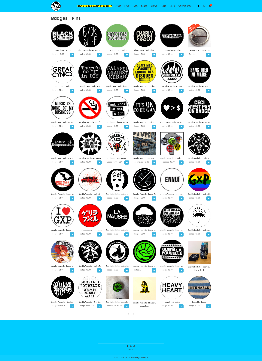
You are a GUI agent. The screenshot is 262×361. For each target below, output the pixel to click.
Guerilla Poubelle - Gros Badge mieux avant (95, 302)
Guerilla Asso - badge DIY (90, 86)
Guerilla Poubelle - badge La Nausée (120, 230)
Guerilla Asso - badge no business (64, 122)
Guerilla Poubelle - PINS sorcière (145, 303)
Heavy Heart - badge (172, 302)
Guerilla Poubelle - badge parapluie (202, 230)
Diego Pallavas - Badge (172, 50)
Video (172, 6)
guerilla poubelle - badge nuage (146, 230)
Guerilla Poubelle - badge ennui (172, 194)
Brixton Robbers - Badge (117, 50)
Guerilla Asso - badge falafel (117, 86)
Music (163, 6)
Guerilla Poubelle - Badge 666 (199, 158)
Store (118, 6)
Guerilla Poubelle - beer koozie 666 (202, 267)
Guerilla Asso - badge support (90, 158)
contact (131, 349)
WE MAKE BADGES (186, 6)
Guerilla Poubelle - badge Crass (145, 194)
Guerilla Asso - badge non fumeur (91, 122)
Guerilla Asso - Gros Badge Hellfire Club (121, 158)
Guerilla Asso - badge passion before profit (177, 122)
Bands (144, 6)
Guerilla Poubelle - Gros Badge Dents (66, 302)
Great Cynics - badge (63, 86)
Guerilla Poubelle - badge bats (63, 194)
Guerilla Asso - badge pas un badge (201, 122)
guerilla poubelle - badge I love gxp (65, 230)
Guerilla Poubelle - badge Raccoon (92, 266)
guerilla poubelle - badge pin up (63, 266)
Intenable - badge (199, 302)
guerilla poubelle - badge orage (173, 230)
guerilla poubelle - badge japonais (91, 230)
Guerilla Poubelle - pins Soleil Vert (119, 302)
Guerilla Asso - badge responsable (64, 158)
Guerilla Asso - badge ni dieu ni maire (202, 86)
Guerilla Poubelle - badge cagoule (119, 194)
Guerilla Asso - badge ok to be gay (146, 122)
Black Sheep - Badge (63, 50)
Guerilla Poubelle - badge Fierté (200, 194)
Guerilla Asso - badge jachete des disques (149, 86)
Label (135, 6)
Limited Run (143, 358)
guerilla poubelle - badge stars (172, 266)
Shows (154, 6)
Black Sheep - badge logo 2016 (90, 50)
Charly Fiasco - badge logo (144, 50)
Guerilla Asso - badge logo (172, 86)
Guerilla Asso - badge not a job (118, 122)
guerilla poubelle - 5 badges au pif (173, 158)
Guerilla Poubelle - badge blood (91, 194)
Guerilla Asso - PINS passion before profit (149, 158)
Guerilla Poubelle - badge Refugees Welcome (124, 266)
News (126, 6)
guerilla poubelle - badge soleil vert (147, 266)
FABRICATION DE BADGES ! (199, 50)
